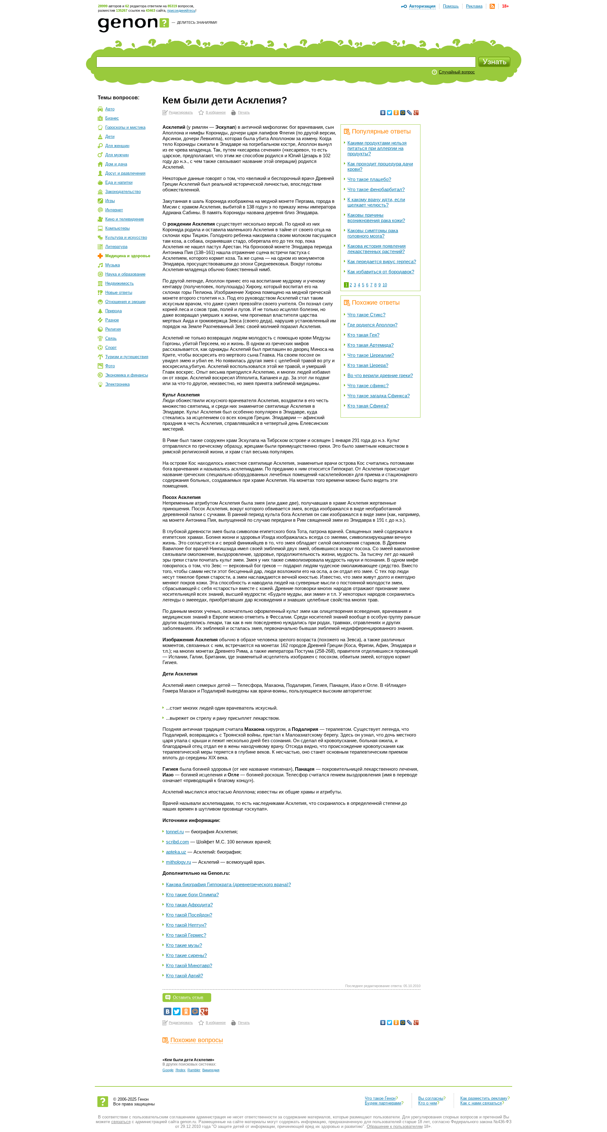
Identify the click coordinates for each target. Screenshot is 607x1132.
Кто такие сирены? (186, 955)
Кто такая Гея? (363, 335)
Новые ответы (118, 292)
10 (385, 285)
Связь (111, 338)
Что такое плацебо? (369, 179)
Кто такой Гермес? (186, 935)
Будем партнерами (383, 1103)
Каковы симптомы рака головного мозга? (372, 233)
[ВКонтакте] (383, 113)
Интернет (114, 210)
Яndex (180, 1070)
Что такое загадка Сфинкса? (378, 395)
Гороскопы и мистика (125, 127)
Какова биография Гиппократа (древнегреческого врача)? (228, 884)
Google (168, 1070)
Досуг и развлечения (125, 173)
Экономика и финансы (126, 375)
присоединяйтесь (181, 10)
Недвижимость (119, 283)
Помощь (451, 6)
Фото (110, 366)
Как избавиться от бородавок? (380, 271)
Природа (113, 310)
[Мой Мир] (403, 113)
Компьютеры (117, 228)
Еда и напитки (118, 182)
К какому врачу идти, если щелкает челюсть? (376, 202)
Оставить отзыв (188, 997)
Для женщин (117, 145)
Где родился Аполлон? (372, 324)
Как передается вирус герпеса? (381, 261)
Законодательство (123, 191)
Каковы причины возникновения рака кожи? (376, 217)
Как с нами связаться (481, 1103)
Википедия (210, 1070)
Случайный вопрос (457, 72)
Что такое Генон (380, 1098)
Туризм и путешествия (126, 356)
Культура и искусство (126, 237)
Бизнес (112, 118)
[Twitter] (389, 113)
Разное (112, 320)
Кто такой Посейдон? (189, 914)
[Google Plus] (416, 113)
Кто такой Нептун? (186, 925)
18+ (505, 6)
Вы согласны (430, 1098)
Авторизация (422, 6)
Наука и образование (125, 274)
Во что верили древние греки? (380, 375)
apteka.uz (176, 852)
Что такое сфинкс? (368, 385)
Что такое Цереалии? (370, 355)
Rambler (193, 1070)
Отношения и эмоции (125, 301)
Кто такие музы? (184, 945)
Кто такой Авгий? (184, 975)
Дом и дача (116, 164)
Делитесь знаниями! (197, 22)
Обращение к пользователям (395, 1126)
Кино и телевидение (124, 219)
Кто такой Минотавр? (189, 965)
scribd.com (177, 841)
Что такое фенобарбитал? (376, 189)
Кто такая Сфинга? (368, 405)
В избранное (216, 112)
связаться (121, 1121)
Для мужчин (117, 154)
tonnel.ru (175, 831)
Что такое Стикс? (366, 314)
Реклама (474, 6)
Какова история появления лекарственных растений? (376, 248)
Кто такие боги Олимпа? (192, 894)
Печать (244, 112)
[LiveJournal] (409, 113)
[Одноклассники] (396, 113)
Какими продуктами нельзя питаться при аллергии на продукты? (377, 148)
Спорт (111, 347)
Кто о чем (427, 1103)
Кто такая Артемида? (370, 345)
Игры (110, 200)
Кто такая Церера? (367, 365)
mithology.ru (178, 862)
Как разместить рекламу (483, 1098)
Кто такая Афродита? (189, 904)
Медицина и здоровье (127, 255)
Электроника (117, 384)
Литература (116, 246)
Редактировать (181, 112)
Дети (109, 136)
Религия (113, 329)
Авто (109, 109)
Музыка (112, 265)
